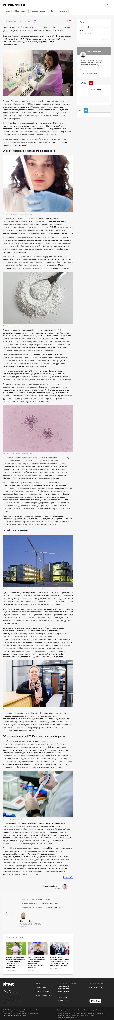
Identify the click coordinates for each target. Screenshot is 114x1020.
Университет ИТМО (98, 90)
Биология (25, 899)
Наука (7, 11)
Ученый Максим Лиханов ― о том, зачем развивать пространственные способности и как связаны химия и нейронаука (15, 962)
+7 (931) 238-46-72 (63, 989)
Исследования (37, 899)
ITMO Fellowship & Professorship (51, 903)
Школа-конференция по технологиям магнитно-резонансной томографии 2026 (93, 29)
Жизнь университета (58, 11)
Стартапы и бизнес (37, 11)
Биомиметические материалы (32, 907)
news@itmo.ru (92, 73)
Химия (48, 899)
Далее (104, 39)
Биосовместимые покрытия (55, 907)
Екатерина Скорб (27, 921)
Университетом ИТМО (31, 1010)
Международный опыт (29, 903)
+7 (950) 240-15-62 (63, 992)
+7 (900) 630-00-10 (63, 986)
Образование (20, 11)
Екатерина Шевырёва (51, 886)
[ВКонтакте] (70, 20)
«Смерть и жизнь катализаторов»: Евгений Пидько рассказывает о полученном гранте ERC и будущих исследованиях (59, 961)
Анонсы (83, 22)
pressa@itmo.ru (62, 1000)
